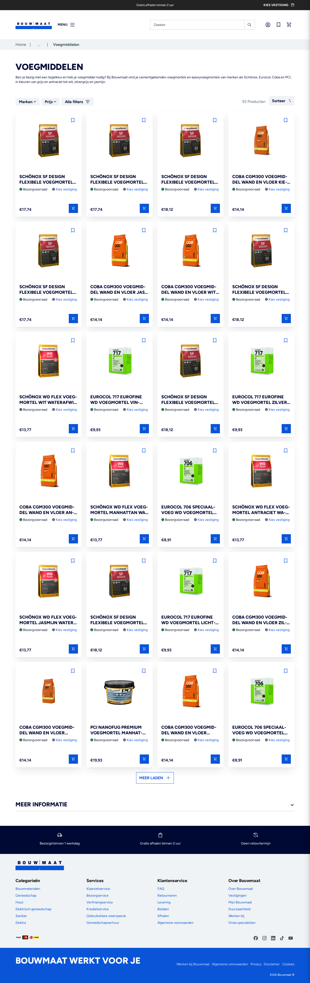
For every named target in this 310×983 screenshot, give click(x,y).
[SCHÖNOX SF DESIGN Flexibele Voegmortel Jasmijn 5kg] (261, 251)
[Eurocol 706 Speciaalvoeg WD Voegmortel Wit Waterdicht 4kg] (190, 471)
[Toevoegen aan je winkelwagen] (73, 208)
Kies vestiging (66, 189)
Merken (25, 101)
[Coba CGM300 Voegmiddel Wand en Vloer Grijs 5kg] (190, 692)
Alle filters (74, 101)
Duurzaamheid (239, 909)
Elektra (21, 923)
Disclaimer (272, 964)
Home (21, 44)
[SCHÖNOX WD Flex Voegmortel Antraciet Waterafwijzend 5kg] (261, 471)
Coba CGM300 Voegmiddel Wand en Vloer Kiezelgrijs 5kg (259, 179)
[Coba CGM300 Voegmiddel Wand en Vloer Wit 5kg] (190, 251)
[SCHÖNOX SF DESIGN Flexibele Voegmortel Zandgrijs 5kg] (119, 141)
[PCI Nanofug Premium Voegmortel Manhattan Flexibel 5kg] (119, 692)
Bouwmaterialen (28, 889)
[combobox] (202, 25)
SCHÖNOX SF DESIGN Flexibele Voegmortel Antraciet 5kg (46, 289)
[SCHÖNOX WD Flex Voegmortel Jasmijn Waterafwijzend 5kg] (48, 581)
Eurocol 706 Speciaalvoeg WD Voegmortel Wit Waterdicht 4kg (188, 510)
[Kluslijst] (278, 24)
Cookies (288, 964)
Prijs (49, 101)
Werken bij (236, 916)
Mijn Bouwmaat (240, 902)
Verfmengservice (99, 902)
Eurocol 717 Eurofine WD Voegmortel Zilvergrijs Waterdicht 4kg (260, 400)
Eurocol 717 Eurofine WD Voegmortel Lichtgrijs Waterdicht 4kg (188, 620)
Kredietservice (97, 909)
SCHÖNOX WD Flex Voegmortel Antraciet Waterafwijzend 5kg (261, 510)
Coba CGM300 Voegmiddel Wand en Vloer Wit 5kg (188, 289)
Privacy (255, 964)
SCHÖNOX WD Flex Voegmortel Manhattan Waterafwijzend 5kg (119, 510)
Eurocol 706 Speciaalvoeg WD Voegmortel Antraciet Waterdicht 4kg (259, 730)
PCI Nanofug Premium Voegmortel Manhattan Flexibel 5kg (116, 730)
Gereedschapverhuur (102, 923)
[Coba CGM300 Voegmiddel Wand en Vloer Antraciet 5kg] (48, 471)
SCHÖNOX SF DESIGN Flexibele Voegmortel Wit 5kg (117, 620)
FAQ (160, 889)
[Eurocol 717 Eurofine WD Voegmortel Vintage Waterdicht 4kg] (119, 361)
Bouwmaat (284, 974)
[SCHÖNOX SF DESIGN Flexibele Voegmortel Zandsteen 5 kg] (48, 141)
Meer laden (151, 778)
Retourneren (167, 895)
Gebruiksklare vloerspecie (106, 916)
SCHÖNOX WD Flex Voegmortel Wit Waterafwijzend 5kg (48, 400)
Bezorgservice (97, 895)
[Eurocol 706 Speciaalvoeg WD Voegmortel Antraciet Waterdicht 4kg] (261, 692)
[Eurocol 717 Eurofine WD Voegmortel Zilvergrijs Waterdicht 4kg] (261, 361)
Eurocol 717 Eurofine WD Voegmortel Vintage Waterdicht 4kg (116, 400)
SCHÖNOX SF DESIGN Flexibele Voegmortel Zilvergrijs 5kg (188, 400)
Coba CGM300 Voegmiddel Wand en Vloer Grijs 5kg (188, 730)
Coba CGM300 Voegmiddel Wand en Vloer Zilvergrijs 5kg (259, 620)
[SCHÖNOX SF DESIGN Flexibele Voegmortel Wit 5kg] (119, 581)
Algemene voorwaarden (175, 923)
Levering (163, 902)
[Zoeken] (249, 25)
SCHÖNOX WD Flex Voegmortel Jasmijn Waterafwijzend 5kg (48, 620)
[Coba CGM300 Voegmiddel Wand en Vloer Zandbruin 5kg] (48, 692)
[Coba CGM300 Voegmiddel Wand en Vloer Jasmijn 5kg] (119, 251)
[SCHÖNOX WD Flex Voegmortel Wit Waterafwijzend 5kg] (48, 361)
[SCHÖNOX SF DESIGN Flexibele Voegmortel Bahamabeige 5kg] (190, 141)
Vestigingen (237, 895)
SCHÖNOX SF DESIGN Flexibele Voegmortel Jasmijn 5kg (259, 289)
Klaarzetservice (98, 889)
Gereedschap (26, 895)
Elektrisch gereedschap (33, 909)
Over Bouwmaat (240, 889)
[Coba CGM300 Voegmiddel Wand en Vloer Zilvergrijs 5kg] (261, 581)
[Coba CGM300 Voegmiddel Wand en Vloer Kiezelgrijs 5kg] (261, 141)
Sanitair (21, 916)
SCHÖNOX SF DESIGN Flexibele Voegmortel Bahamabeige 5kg (188, 179)
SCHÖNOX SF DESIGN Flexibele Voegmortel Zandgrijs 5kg (117, 179)
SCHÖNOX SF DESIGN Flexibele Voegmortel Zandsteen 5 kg (46, 179)
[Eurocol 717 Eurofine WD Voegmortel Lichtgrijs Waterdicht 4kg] (190, 581)
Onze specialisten (242, 923)
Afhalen (163, 916)
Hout (19, 902)
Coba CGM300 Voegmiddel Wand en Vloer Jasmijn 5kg (118, 289)
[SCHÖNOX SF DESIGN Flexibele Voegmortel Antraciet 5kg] (48, 251)
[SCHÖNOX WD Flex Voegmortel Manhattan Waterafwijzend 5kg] (119, 471)
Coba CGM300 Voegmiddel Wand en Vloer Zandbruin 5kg (46, 730)
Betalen (163, 909)
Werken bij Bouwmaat (193, 964)
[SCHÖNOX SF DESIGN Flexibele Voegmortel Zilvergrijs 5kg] (190, 361)
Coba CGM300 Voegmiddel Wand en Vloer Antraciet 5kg (46, 510)
